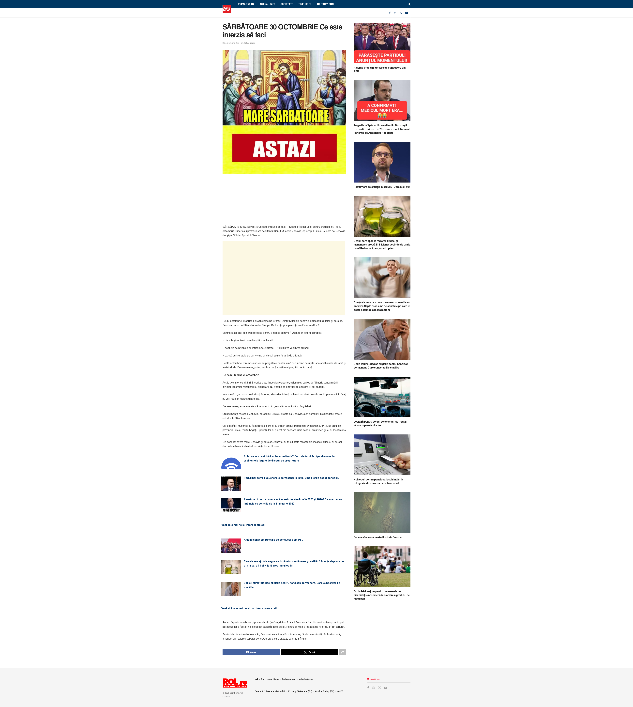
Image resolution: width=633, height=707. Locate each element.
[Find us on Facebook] (390, 13)
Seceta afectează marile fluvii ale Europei (378, 537)
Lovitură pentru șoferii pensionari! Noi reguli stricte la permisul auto (380, 423)
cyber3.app (273, 679)
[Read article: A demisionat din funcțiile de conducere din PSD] (382, 43)
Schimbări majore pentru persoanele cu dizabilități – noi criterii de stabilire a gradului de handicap (382, 594)
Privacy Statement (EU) (300, 691)
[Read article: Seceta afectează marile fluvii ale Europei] (382, 512)
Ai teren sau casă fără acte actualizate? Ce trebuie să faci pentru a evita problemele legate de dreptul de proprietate (289, 458)
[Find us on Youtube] (406, 13)
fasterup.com (289, 679)
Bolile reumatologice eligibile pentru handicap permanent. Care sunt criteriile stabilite (292, 585)
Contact (226, 696)
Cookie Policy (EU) (324, 691)
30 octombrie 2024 (231, 43)
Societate (287, 4)
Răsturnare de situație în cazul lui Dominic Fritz (381, 187)
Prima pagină (246, 4)
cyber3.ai (260, 679)
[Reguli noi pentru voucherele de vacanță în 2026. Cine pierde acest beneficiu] (231, 488)
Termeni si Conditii (275, 691)
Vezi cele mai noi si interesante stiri (243, 524)
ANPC (340, 691)
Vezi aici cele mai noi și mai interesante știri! (249, 608)
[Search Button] (409, 4)
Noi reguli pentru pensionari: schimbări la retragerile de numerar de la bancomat (378, 481)
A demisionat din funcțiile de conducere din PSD (273, 539)
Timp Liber (304, 4)
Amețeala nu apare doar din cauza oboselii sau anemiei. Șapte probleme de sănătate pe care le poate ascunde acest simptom (382, 306)
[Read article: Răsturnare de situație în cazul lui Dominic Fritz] (382, 162)
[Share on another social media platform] (342, 652)
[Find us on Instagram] (395, 13)
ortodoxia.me (306, 679)
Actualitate (267, 4)
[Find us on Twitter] (400, 13)
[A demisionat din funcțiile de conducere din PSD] (231, 550)
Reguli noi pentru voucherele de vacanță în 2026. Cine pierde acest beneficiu (291, 477)
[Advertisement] (284, 202)
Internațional (325, 4)
